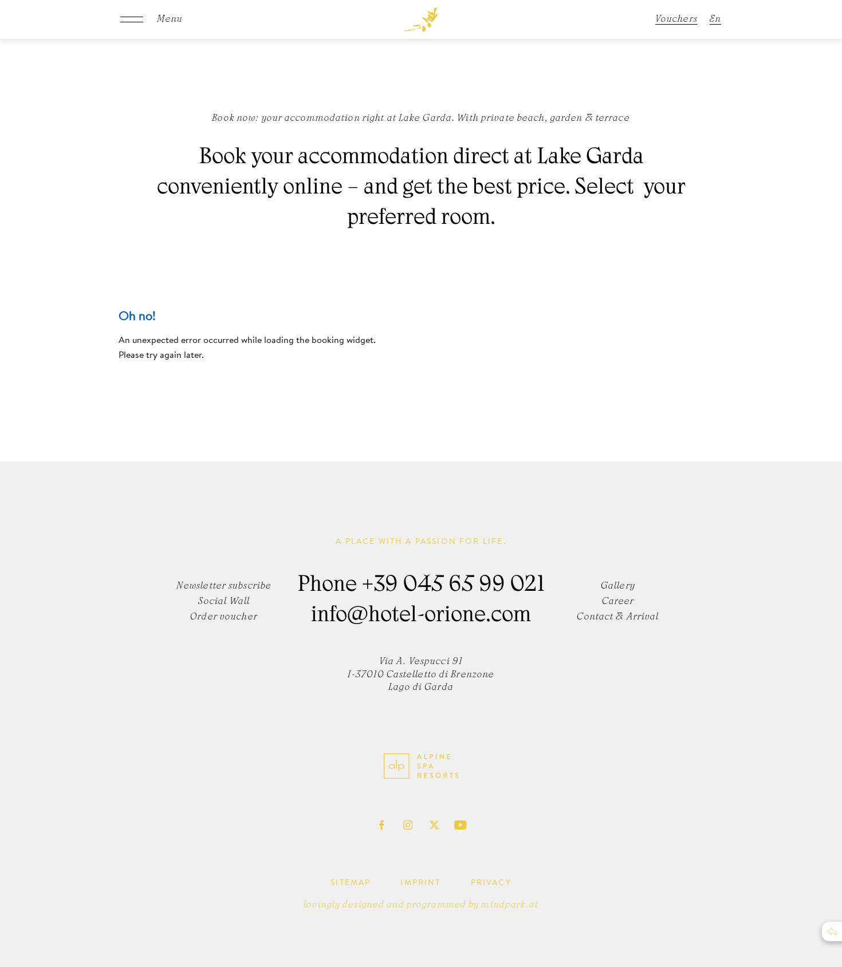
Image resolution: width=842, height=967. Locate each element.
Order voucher (224, 617)
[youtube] (460, 825)
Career (618, 601)
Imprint (420, 882)
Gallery (618, 586)
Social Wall (224, 601)
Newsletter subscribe (224, 586)
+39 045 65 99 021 (453, 586)
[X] (434, 825)
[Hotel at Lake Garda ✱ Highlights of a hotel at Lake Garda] (421, 19)
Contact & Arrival (618, 617)
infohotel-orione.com (421, 616)
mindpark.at (509, 905)
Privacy (491, 882)
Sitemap (350, 882)
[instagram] (408, 825)
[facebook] (381, 825)
